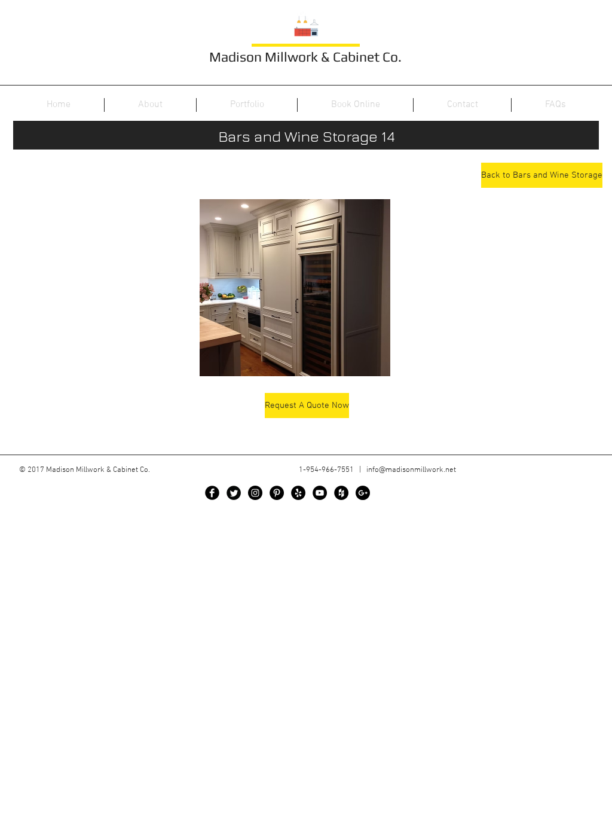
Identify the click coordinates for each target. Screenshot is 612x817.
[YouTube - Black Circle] (320, 493)
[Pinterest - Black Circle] (277, 493)
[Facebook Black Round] (212, 493)
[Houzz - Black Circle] (341, 493)
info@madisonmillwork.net (411, 470)
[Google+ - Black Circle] (363, 493)
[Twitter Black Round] (234, 493)
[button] (295, 287)
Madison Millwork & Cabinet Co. (305, 56)
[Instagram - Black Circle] (255, 493)
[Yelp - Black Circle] (298, 493)
